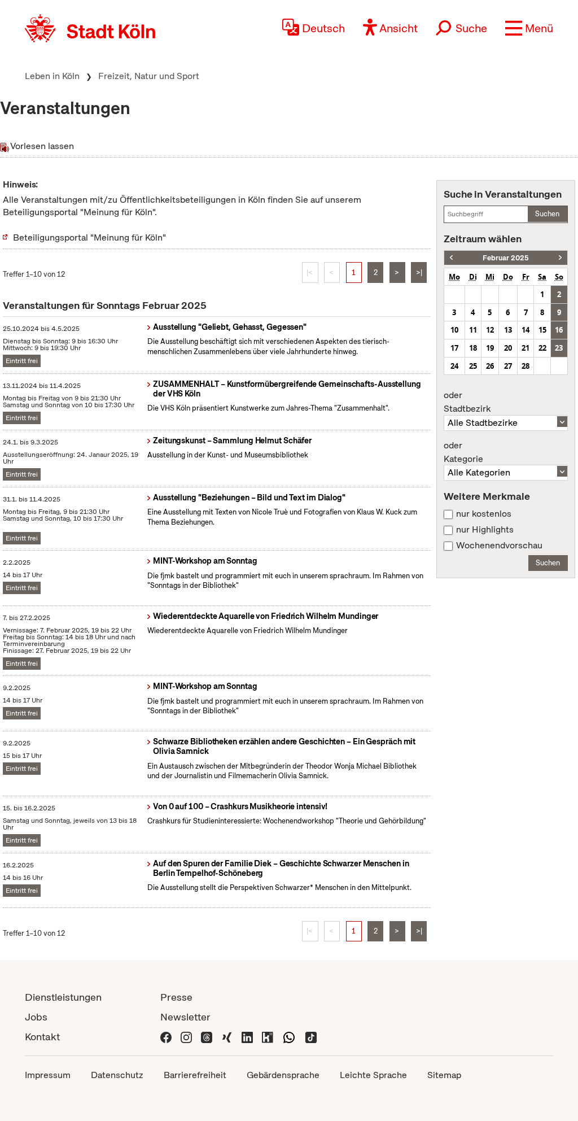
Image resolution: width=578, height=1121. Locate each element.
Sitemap (444, 1075)
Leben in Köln (52, 76)
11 (473, 330)
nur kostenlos (483, 513)
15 (542, 330)
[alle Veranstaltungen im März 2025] (560, 258)
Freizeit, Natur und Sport (148, 76)
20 (508, 348)
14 (525, 330)
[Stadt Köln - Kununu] (267, 1036)
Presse (176, 997)
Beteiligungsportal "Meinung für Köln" (89, 237)
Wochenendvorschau (499, 545)
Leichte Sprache (373, 1075)
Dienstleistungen (63, 997)
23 (559, 348)
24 (454, 366)
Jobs (36, 1016)
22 (542, 348)
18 (473, 348)
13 (508, 330)
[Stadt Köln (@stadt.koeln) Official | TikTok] (311, 1036)
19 (490, 348)
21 (525, 348)
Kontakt (42, 1036)
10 (454, 330)
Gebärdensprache (283, 1075)
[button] (529, 28)
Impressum (48, 1075)
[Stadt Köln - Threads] (206, 1036)
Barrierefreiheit (195, 1075)
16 (559, 330)
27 (508, 366)
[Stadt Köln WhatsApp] (289, 1036)
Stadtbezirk (467, 402)
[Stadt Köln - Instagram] (186, 1036)
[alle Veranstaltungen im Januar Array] (451, 258)
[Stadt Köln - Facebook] (166, 1036)
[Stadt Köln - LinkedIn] (247, 1036)
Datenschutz (117, 1075)
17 (454, 348)
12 (490, 330)
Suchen (547, 214)
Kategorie (463, 452)
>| (419, 272)
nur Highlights (485, 529)
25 (473, 366)
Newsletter (185, 1016)
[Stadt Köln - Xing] (227, 1036)
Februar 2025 (506, 258)
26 (490, 366)
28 (525, 366)
